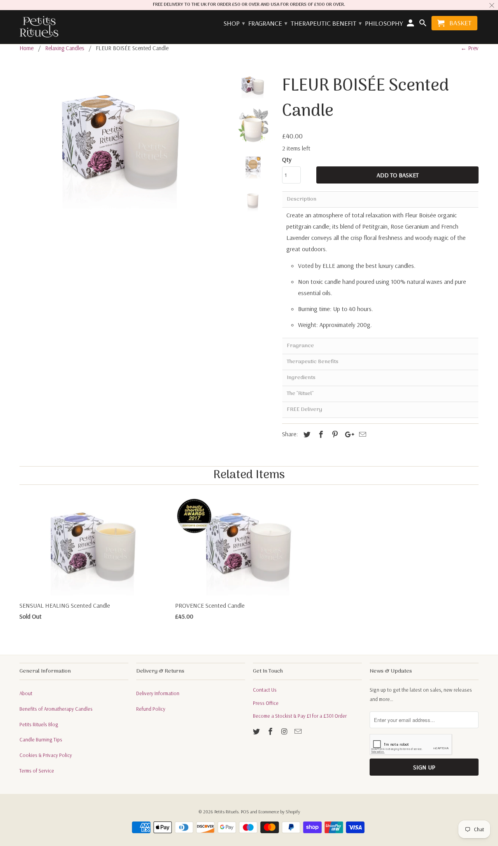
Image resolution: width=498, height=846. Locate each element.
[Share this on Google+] (347, 434)
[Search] (423, 24)
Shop (233, 23)
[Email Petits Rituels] (299, 731)
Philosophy (384, 23)
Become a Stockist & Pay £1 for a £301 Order (300, 716)
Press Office (266, 703)
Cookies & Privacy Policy (45, 755)
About (25, 693)
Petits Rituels (226, 812)
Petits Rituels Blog (38, 724)
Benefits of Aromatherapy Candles (56, 709)
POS (245, 812)
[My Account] (411, 24)
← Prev (470, 48)
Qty (286, 159)
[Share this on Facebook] (320, 434)
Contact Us (265, 690)
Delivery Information (157, 693)
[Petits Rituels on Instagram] (285, 731)
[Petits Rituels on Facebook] (271, 731)
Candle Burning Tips (40, 739)
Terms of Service (36, 770)
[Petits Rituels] (38, 27)
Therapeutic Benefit (326, 23)
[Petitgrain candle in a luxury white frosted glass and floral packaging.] (121, 140)
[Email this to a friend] (361, 434)
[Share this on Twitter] (306, 434)
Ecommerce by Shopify (279, 812)
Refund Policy (150, 709)
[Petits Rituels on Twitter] (257, 731)
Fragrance (267, 23)
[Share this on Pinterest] (334, 434)
